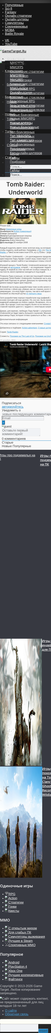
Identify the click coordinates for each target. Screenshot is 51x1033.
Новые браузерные (24, 115)
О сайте (11, 1010)
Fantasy (10, 12)
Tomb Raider (12, 332)
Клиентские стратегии (27, 71)
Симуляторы (14, 23)
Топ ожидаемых (22, 148)
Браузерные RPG (22, 101)
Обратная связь (16, 1014)
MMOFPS (16, 67)
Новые (10, 114)
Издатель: (5, 240)
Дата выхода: (6, 242)
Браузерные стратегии (27, 105)
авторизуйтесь (13, 406)
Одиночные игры (14, 229)
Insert (43, 1031)
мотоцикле (15, 267)
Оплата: (4, 236)
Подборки (17, 161)
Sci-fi (8, 8)
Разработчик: (6, 238)
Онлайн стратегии (18, 15)
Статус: (3, 234)
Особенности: (7, 231)
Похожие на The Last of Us (22, 336)
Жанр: (3, 229)
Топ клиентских (22, 140)
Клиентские (16, 58)
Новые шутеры (21, 123)
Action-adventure (29, 328)
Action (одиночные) (22, 231)
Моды (14, 166)
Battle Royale (14, 33)
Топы (9, 131)
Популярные (14, 5)
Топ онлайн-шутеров (26, 153)
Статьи (10, 157)
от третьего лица (33, 294)
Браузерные (14, 97)
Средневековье (16, 26)
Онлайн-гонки (21, 92)
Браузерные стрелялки (27, 97)
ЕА (40, 250)
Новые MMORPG (22, 118)
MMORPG (17, 75)
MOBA (9, 30)
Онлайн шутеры (17, 19)
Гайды (15, 170)
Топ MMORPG (20, 135)
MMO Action (19, 88)
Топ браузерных (22, 132)
